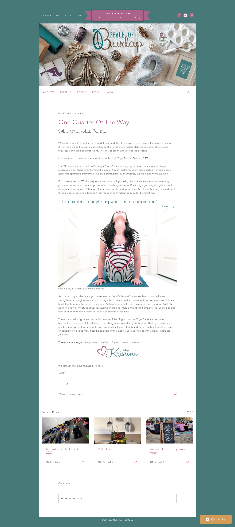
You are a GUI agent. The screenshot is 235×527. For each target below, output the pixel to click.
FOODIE (81, 92)
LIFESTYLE (65, 92)
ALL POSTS (48, 92)
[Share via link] (67, 384)
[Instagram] (185, 15)
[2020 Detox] (117, 430)
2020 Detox (105, 449)
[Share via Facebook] (59, 384)
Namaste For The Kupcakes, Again (168, 450)
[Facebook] (179, 15)
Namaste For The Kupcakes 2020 (63, 450)
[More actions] (175, 113)
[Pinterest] (191, 15)
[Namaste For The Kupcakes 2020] (65, 430)
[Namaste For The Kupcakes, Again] (169, 430)
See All (189, 411)
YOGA (110, 92)
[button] (188, 92)
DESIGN (96, 92)
